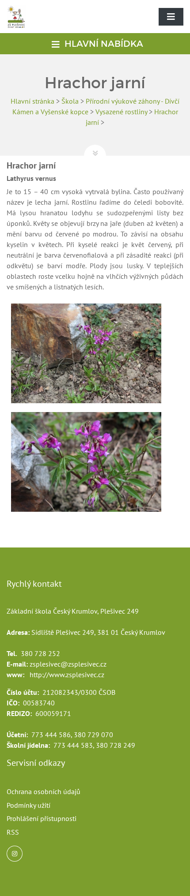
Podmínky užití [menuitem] (28, 805)
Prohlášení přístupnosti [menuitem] (41, 818)
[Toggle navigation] (171, 17)
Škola (70, 101)
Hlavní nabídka (102, 43)
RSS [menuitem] (13, 832)
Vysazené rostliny (121, 111)
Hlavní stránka (32, 101)
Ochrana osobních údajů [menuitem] (43, 791)
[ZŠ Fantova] (19, 26)
